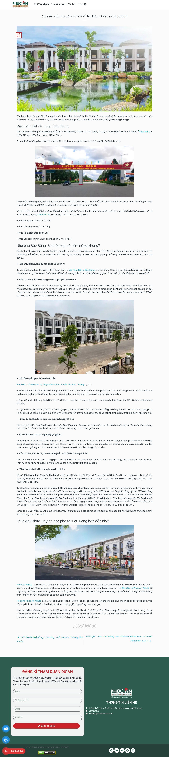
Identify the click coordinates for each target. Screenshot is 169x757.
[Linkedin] (133, 750)
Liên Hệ (82, 4)
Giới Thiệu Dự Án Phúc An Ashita (49, 4)
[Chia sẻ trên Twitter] (80, 626)
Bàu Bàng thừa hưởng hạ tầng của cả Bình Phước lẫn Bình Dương (50, 384)
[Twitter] (116, 750)
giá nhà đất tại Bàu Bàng (81, 270)
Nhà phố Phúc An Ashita (29, 600)
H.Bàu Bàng (144, 131)
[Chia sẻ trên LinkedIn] (94, 626)
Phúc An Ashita (24, 584)
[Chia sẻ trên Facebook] (75, 626)
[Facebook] (111, 750)
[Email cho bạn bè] (84, 626)
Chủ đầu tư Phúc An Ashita (135, 587)
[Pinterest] (127, 750)
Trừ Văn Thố (43, 214)
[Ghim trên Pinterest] (89, 626)
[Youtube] (122, 750)
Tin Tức (72, 4)
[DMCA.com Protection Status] (47, 752)
